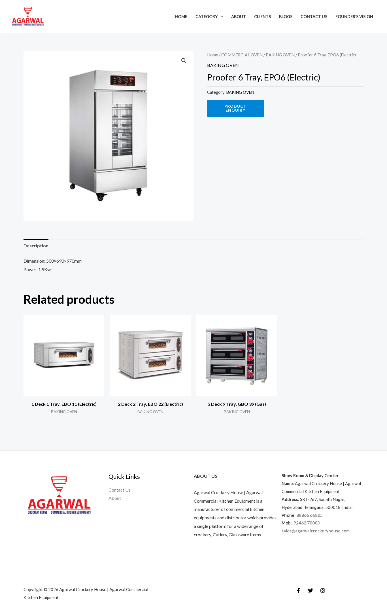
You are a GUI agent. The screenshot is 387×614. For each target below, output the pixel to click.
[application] (220, 16)
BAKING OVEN (280, 54)
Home (181, 16)
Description (36, 245)
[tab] (36, 245)
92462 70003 (307, 522)
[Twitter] (310, 590)
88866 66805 (309, 515)
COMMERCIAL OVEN (242, 54)
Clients (262, 16)
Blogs (285, 16)
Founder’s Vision (354, 16)
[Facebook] (298, 590)
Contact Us (314, 16)
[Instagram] (322, 590)
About (238, 16)
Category (206, 16)
